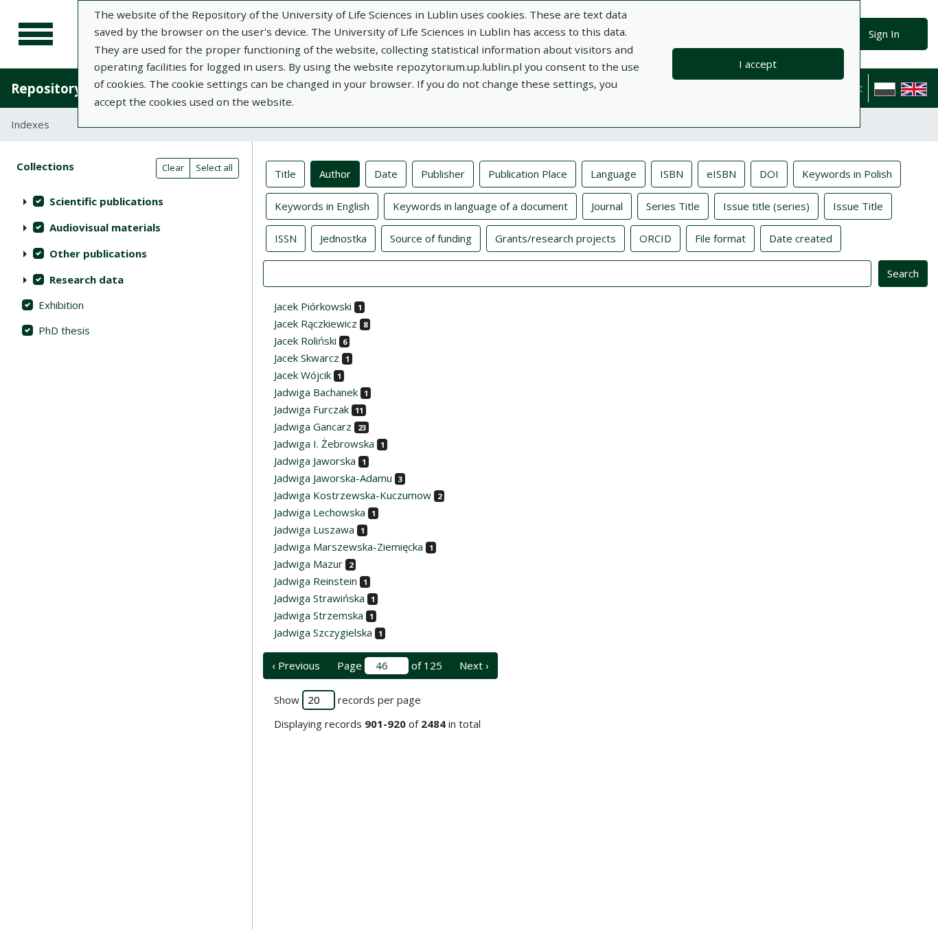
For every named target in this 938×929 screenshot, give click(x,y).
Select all (214, 167)
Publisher (443, 174)
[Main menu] (35, 34)
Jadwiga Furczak (311, 409)
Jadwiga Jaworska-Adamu (333, 478)
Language (614, 174)
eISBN (721, 174)
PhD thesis (64, 330)
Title (285, 174)
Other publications (98, 253)
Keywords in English (322, 206)
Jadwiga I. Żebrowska (324, 443)
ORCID (655, 238)
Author (335, 174)
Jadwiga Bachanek (316, 392)
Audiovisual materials (105, 227)
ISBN (671, 174)
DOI (769, 174)
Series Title (673, 206)
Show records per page (347, 700)
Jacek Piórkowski (313, 306)
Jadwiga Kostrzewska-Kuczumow (352, 495)
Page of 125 (389, 665)
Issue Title (858, 206)
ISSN (286, 238)
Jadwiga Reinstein (315, 581)
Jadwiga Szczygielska (323, 632)
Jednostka (343, 238)
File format (720, 238)
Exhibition (61, 305)
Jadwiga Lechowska (319, 512)
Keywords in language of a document (480, 206)
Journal (607, 206)
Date (386, 174)
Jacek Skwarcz (306, 358)
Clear (173, 167)
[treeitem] (126, 201)
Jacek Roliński (305, 340)
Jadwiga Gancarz (313, 426)
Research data (86, 279)
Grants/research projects (555, 238)
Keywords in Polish (847, 174)
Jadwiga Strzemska (318, 615)
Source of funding (431, 238)
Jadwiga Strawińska (319, 598)
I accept (758, 64)
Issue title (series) (766, 206)
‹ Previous (296, 665)
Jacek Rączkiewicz (315, 323)
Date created (800, 238)
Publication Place (527, 174)
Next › (474, 665)
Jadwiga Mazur (308, 564)
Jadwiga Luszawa (314, 529)
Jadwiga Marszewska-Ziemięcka (348, 546)
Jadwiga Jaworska (315, 461)
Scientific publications (106, 201)
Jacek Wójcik (302, 375)
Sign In (884, 34)
